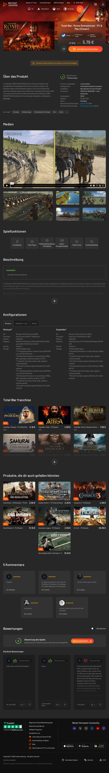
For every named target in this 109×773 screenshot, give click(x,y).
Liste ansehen (85, 84)
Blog (68, 3)
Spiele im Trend (31, 3)
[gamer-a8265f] (9, 660)
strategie (16, 112)
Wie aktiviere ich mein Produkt (90, 89)
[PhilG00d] (44, 576)
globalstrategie (26, 112)
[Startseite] (10, 4)
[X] (80, 728)
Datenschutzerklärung (36, 726)
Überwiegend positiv (87, 106)
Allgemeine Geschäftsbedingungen (41, 723)
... (67, 112)
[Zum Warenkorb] (95, 4)
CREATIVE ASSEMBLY (87, 91)
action (61, 112)
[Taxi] (79, 660)
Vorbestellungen (45, 3)
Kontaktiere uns (34, 733)
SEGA (82, 96)
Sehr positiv (84, 103)
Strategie (83, 101)
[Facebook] (92, 728)
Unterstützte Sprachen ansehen (91, 86)
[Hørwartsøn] (62, 603)
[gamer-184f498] (44, 660)
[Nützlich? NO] (29, 704)
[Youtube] (98, 728)
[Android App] (84, 746)
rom (54, 112)
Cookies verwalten (9, 760)
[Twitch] (104, 728)
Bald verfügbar (59, 3)
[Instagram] (86, 728)
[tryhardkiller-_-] (9, 576)
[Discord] (74, 728)
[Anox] (79, 576)
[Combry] (26, 603)
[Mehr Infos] (19, 681)
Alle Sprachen (101, 628)
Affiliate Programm (35, 730)
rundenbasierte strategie (42, 112)
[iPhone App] (68, 746)
